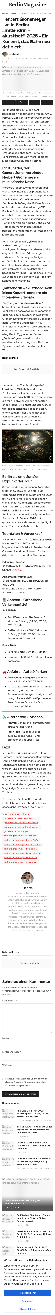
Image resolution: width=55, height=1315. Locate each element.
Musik (13, 13)
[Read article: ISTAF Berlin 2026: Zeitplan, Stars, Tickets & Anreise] (27, 1195)
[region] (27, 1285)
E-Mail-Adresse (12, 1051)
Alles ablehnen (27, 1309)
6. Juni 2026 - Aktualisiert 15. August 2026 (35, 1168)
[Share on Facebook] (8, 102)
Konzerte (24, 13)
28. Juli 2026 (23, 1153)
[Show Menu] (3, 4)
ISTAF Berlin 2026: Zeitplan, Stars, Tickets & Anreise (24, 1202)
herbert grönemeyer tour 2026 (20, 857)
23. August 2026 (12, 1208)
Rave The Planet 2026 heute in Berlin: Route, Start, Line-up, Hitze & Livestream (34, 1161)
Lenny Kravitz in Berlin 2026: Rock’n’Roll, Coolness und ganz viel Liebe (33, 1145)
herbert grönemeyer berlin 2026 (21, 840)
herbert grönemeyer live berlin (20, 849)
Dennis (16, 54)
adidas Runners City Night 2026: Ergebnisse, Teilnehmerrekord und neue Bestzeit (34, 1129)
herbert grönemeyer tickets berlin (22, 853)
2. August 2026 (24, 1137)
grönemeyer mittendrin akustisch (21, 827)
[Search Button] (51, 4)
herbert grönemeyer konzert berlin (22, 844)
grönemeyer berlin (19, 814)
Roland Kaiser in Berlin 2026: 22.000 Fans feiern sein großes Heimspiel (34, 1250)
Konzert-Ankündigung (41, 13)
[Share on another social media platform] (47, 102)
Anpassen (27, 1301)
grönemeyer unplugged (16, 831)
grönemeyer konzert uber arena (21, 823)
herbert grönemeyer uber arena (21, 862)
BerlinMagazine (27, 4)
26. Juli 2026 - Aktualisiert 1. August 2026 (34, 1120)
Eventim (17, 570)
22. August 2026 (25, 1225)
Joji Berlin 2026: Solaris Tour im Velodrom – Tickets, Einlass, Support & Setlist (34, 1218)
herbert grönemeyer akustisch (20, 836)
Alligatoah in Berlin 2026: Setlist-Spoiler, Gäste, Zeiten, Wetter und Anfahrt (33, 1113)
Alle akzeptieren (27, 1293)
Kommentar (9, 1000)
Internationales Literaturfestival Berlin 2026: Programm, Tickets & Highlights (34, 1234)
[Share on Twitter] (21, 102)
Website (7, 1065)
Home (5, 13)
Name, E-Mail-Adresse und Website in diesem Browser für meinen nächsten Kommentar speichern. (26, 1082)
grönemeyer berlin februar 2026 (21, 818)
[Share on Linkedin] (34, 102)
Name (6, 1038)
